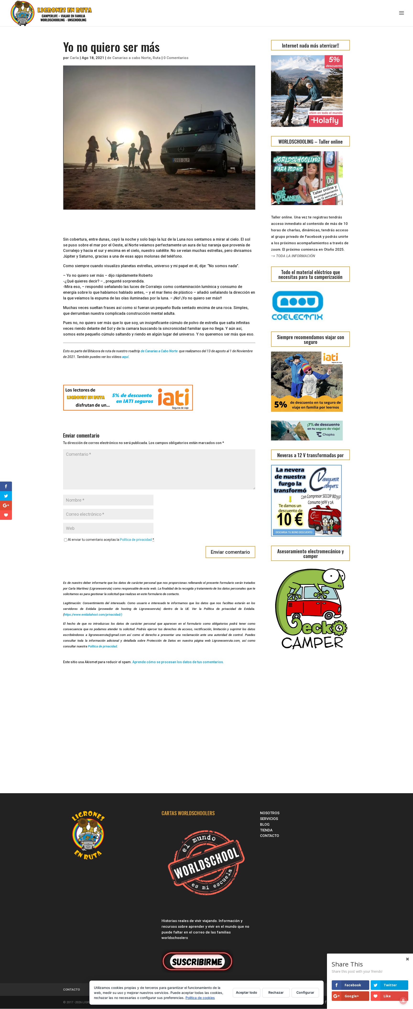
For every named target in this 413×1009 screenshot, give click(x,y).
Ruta (157, 58)
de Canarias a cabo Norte (129, 58)
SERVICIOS (269, 819)
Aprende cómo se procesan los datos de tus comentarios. (178, 662)
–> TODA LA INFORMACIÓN (293, 256)
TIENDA (266, 830)
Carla (74, 58)
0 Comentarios (175, 58)
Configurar (305, 992)
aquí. (126, 357)
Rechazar (276, 992)
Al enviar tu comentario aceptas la (111, 540)
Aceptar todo (246, 992)
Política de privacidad (136, 540)
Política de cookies (200, 998)
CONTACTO (269, 836)
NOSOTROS (269, 813)
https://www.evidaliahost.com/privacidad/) (93, 614)
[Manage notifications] (403, 1000)
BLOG (265, 824)
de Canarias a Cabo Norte (159, 351)
